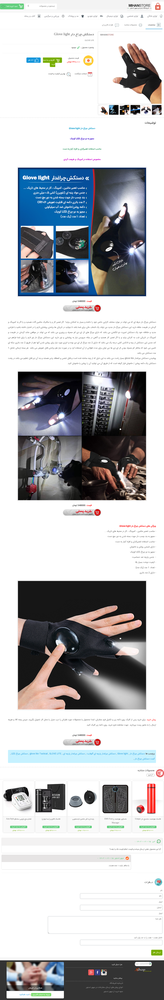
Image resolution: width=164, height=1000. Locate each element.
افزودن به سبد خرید (49, 62)
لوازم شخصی (132, 16)
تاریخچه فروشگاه (116, 983)
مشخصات (151, 25)
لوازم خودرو (92, 16)
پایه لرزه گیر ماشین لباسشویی (83, 819)
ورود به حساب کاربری (41, 995)
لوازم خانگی (152, 16)
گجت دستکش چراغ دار (145, 759)
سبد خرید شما (12, 6)
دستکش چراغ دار (137, 754)
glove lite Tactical (39, 754)
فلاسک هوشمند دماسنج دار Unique (148, 819)
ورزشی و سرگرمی (51, 16)
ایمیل (160, 902)
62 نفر (30, 60)
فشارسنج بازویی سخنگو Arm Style (18, 819)
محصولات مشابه (130, 25)
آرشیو (150, 775)
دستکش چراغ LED (19, 754)
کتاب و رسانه (29, 16)
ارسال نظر (157, 952)
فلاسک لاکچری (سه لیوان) (51, 819)
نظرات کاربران (107, 25)
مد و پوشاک (73, 16)
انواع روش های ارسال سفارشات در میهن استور (104, 987)
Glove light (122, 754)
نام (161, 890)
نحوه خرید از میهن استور (113, 992)
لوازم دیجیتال (112, 16)
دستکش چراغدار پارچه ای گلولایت (101, 754)
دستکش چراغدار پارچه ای (73, 754)
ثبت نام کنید (24, 995)
